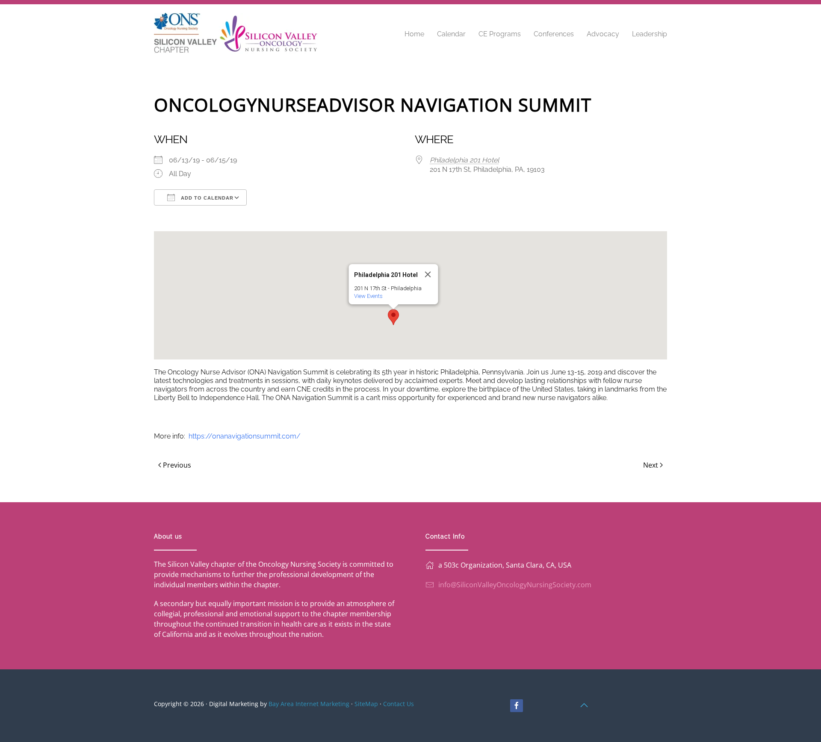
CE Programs (499, 34)
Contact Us (398, 704)
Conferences (554, 34)
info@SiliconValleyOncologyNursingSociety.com (514, 584)
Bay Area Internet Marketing (309, 704)
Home (414, 34)
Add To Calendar (206, 197)
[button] (393, 317)
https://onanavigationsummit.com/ (245, 436)
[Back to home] (236, 34)
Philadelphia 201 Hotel (464, 160)
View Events (368, 296)
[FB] (516, 705)
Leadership (649, 34)
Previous (177, 465)
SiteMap (366, 704)
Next (650, 465)
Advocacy (603, 34)
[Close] (428, 274)
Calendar (451, 34)
